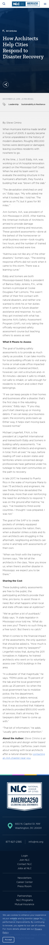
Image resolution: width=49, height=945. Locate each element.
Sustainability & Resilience (33, 104)
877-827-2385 (14, 841)
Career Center (24, 882)
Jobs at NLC (24, 868)
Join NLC (24, 859)
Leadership (13, 104)
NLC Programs (24, 900)
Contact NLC (24, 864)
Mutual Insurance (24, 904)
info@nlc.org (36, 841)
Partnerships (24, 895)
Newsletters (24, 877)
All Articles (11, 31)
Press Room (24, 886)
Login (24, 855)
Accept (8, 939)
